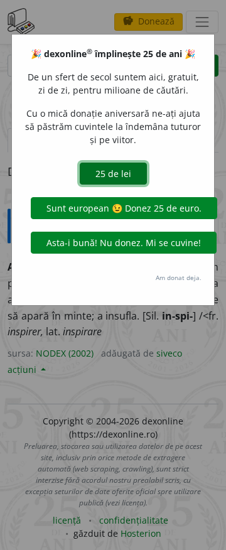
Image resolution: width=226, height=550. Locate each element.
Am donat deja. (179, 277)
